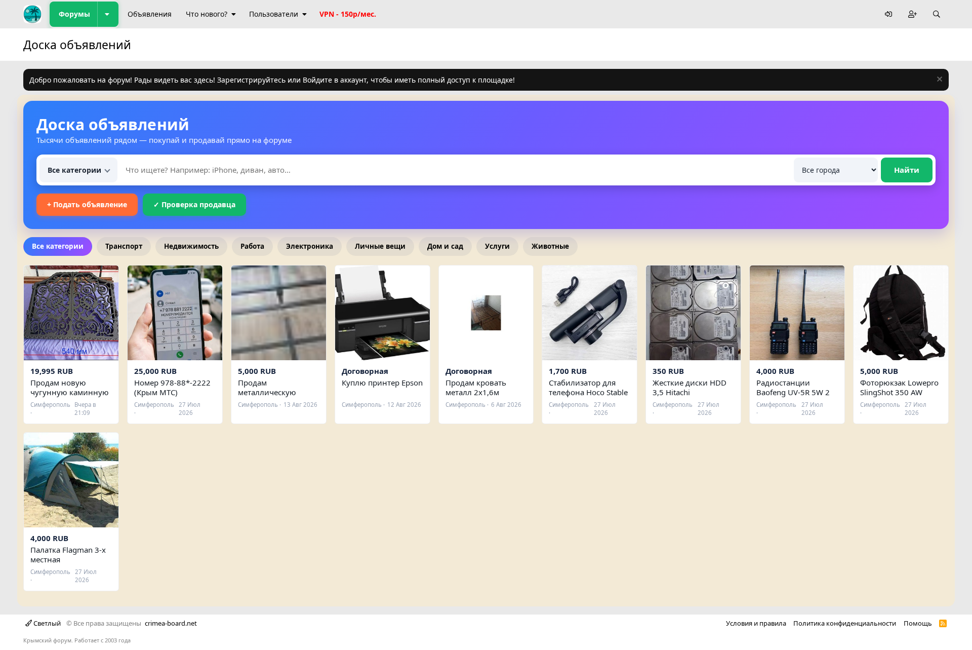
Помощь (918, 623)
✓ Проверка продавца (194, 204)
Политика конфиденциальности (844, 623)
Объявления (150, 14)
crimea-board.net (171, 623)
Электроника (309, 246)
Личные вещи (380, 246)
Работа (252, 246)
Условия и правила (756, 623)
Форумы (74, 14)
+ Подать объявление (87, 204)
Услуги (497, 246)
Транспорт (123, 246)
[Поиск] (936, 14)
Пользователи (273, 14)
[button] (107, 14)
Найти (906, 170)
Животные (550, 246)
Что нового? (206, 14)
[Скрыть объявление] (938, 80)
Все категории (58, 246)
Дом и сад (445, 246)
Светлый (46, 623)
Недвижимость (191, 246)
